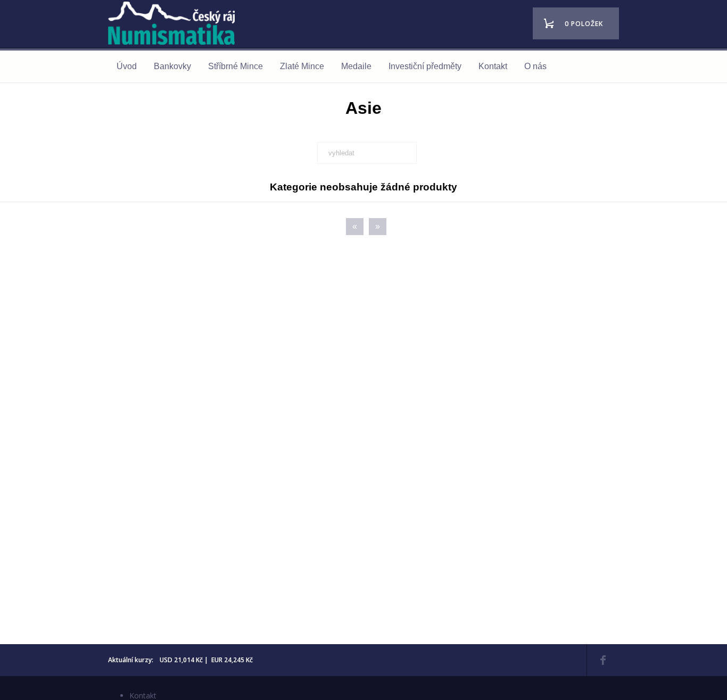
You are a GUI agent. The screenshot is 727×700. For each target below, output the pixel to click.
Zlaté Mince (302, 66)
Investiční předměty (425, 66)
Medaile (356, 66)
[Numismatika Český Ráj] (174, 24)
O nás (535, 66)
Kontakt (492, 66)
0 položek (584, 23)
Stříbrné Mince (235, 66)
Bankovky (172, 66)
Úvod (127, 66)
